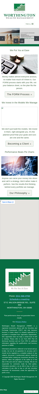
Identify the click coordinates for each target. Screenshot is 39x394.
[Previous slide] (2, 38)
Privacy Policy (21, 322)
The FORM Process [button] (18, 94)
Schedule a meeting (19, 299)
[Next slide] (36, 38)
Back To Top (30, 391)
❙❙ (22, 41)
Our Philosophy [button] (18, 193)
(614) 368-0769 (23, 296)
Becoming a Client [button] (18, 143)
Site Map (3, 390)
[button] (29, 24)
